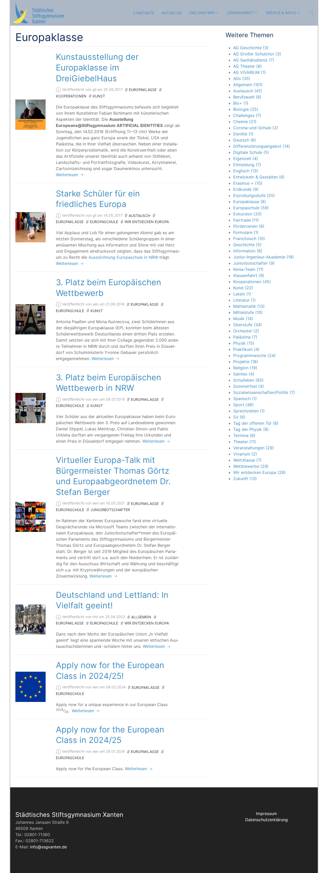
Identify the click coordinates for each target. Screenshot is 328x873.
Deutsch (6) (244, 140)
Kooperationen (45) (252, 281)
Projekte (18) (245, 361)
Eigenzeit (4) (245, 158)
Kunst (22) (243, 287)
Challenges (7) (247, 115)
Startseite (143, 13)
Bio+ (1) (240, 103)
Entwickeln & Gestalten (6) (259, 177)
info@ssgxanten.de (48, 846)
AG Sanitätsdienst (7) (253, 60)
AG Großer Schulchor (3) (257, 53)
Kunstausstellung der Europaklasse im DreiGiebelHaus (97, 67)
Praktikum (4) (246, 349)
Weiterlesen (67, 174)
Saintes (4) (243, 373)
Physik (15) (243, 343)
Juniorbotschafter (110, 510)
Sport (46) (243, 404)
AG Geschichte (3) (251, 47)
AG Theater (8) (247, 66)
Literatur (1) (244, 300)
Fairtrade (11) (246, 220)
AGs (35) (241, 78)
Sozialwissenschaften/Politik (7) (264, 392)
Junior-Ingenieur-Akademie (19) (263, 257)
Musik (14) (243, 318)
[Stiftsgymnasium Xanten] (38, 13)
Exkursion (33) (247, 213)
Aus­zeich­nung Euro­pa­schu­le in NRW (123, 257)
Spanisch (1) (245, 398)
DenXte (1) (243, 133)
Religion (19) (245, 367)
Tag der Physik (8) (251, 429)
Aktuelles (172, 13)
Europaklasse (143, 89)
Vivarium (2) (245, 454)
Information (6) (247, 250)
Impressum (266, 813)
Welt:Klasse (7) (247, 460)
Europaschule (104, 222)
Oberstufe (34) (247, 324)
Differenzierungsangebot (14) (261, 146)
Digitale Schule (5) (251, 152)
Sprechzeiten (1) (249, 410)
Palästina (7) (245, 337)
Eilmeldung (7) (247, 164)
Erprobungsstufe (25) (254, 195)
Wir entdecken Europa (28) (259, 472)
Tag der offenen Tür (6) (256, 423)
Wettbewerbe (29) (251, 466)
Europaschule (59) (251, 207)
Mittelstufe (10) (248, 312)
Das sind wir (201, 13)
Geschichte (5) (247, 244)
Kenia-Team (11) (248, 269)
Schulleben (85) (248, 380)
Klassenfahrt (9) (248, 275)
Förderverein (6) (248, 226)
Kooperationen (71, 96)
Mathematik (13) (249, 306)
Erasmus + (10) (247, 183)
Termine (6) (244, 435)
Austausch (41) (247, 90)
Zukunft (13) (245, 478)
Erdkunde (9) (246, 189)
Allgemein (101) (248, 84)
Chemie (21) (245, 121)
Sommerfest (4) (248, 386)
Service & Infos (281, 13)
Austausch (139, 215)
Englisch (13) (245, 170)
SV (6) (239, 417)
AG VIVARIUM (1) (249, 72)
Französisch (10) (249, 238)
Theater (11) (244, 441)
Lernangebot (240, 13)
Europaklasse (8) (249, 201)
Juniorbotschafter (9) (254, 263)
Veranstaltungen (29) (253, 447)
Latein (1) (242, 293)
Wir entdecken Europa (147, 222)
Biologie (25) (245, 109)
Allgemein (141, 617)
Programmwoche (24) (254, 355)
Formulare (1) (246, 232)
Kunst (99, 96)
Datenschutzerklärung (266, 819)
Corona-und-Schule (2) (255, 127)
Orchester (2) (246, 330)
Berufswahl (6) (247, 97)
